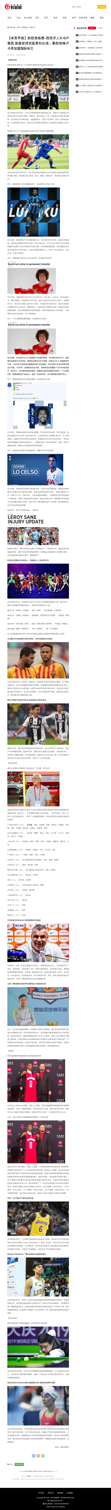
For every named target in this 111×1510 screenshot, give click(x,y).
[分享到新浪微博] (38, 1456)
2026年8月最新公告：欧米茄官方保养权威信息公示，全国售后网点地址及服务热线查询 (89, 92)
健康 (92, 17)
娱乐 (55, 17)
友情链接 (70, 1493)
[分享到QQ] (33, 1456)
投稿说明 (60, 1493)
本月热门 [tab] (92, 28)
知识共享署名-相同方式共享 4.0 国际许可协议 (38, 1471)
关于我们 (41, 1493)
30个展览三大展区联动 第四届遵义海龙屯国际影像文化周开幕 (90, 86)
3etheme (61, 1507)
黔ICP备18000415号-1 (55, 1501)
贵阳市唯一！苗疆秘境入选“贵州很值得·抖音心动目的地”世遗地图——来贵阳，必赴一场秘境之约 (90, 48)
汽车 (37, 17)
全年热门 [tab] (100, 28)
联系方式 (51, 1493)
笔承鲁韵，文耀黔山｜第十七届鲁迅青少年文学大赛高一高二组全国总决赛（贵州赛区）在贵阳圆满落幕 (89, 42)
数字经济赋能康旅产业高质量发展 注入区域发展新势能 (90, 73)
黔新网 (29, 1476)
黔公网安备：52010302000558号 (57, 1504)
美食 (65, 17)
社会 (19, 17)
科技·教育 (83, 17)
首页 (9, 17)
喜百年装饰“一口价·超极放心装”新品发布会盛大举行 (89, 35)
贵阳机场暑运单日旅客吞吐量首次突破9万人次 (89, 79)
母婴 (102, 17)
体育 (74, 17)
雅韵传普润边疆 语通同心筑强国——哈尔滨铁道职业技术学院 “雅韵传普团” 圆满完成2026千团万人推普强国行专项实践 (90, 54)
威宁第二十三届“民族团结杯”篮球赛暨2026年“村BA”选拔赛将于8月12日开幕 (90, 67)
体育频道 (25, 27)
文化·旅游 (28, 17)
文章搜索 (102, 7)
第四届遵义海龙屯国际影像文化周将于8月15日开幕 (89, 61)
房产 (46, 17)
